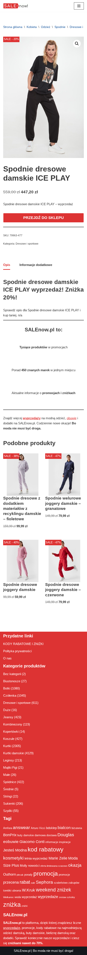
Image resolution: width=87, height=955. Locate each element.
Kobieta (32, 27)
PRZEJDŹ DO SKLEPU (43, 218)
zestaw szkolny (67, 897)
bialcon (64, 827)
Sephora (44, 882)
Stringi (7, 796)
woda (18, 897)
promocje (64, 874)
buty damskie (25, 835)
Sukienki (9, 803)
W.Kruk (28, 890)
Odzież (45, 27)
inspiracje (65, 842)
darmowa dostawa (46, 835)
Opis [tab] (6, 265)
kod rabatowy (45, 849)
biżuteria (77, 828)
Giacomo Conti (32, 842)
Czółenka (9, 695)
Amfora (7, 828)
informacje (51, 842)
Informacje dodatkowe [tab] (35, 265)
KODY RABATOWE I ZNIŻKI (23, 644)
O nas (7, 658)
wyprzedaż (29, 897)
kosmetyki (13, 858)
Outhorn (9, 874)
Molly (23, 865)
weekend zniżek (53, 890)
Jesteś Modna (15, 850)
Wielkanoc (8, 897)
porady (28, 874)
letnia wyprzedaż (36, 858)
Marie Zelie (58, 858)
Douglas (65, 834)
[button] (77, 43)
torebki (7, 890)
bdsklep (51, 828)
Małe (6, 774)
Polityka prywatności (17, 651)
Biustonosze (11, 681)
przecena (11, 882)
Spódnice (9, 782)
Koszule (8, 738)
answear (21, 827)
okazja (75, 865)
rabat (25, 882)
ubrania (16, 890)
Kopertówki (11, 731)
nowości (33, 865)
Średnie (8, 789)
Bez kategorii (12, 674)
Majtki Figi (10, 767)
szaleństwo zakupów (66, 882)
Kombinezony (12, 724)
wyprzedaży (32, 418)
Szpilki (7, 810)
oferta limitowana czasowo (53, 866)
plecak (20, 874)
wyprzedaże (48, 897)
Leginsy (8, 760)
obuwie (71, 418)
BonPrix (9, 835)
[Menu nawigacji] (79, 6)
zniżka (12, 904)
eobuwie (11, 841)
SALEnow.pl (22, 950)
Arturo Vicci (38, 828)
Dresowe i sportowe (27, 243)
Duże (7, 710)
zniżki (24, 906)
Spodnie (59, 27)
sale (33, 883)
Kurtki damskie (13, 753)
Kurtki (7, 746)
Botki (6, 688)
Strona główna (12, 27)
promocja (45, 873)
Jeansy (8, 717)
